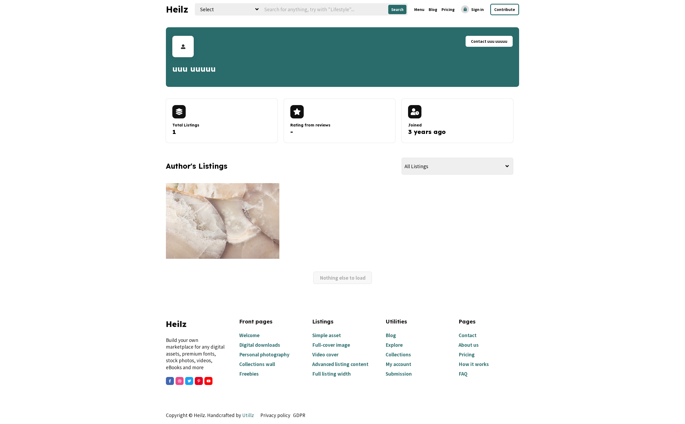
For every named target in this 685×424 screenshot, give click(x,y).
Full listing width (331, 373)
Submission (399, 373)
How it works (474, 364)
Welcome (249, 335)
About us (469, 344)
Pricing (448, 9)
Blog (433, 9)
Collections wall (257, 364)
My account (398, 364)
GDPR (299, 415)
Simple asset (326, 335)
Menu (419, 9)
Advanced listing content (340, 364)
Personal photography (264, 354)
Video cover (325, 354)
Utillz (248, 415)
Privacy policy (275, 415)
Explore (394, 344)
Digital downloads (259, 344)
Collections (398, 354)
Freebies (249, 373)
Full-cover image (331, 344)
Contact (468, 335)
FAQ (463, 373)
